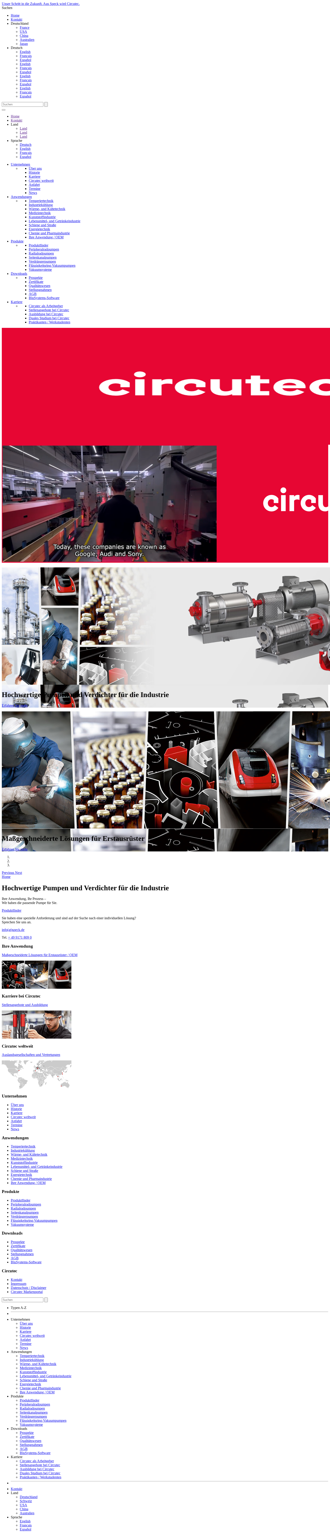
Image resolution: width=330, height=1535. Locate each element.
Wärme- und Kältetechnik (47, 209)
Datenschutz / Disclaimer (28, 1288)
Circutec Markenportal (27, 1292)
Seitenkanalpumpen (43, 257)
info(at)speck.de (13, 930)
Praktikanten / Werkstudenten (49, 322)
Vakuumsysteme (40, 269)
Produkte (17, 241)
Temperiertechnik (41, 201)
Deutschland (28, 1497)
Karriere (34, 176)
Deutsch (25, 145)
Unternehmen (20, 164)
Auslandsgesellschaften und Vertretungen (31, 1055)
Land (23, 128)
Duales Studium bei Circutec (49, 318)
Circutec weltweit (41, 180)
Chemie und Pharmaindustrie (49, 233)
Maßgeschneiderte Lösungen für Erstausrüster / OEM (39, 955)
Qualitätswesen (39, 286)
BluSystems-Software (44, 298)
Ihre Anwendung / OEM (46, 237)
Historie (34, 172)
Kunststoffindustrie (42, 217)
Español (25, 60)
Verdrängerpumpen (42, 261)
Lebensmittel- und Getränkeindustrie (54, 221)
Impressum (18, 1284)
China (24, 36)
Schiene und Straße (42, 225)
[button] (8, 873)
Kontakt (16, 19)
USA (23, 31)
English (25, 52)
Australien (27, 40)
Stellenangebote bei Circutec (49, 310)
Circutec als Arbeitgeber (46, 306)
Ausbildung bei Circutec (46, 314)
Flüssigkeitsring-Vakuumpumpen (52, 265)
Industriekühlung (41, 205)
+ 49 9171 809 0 (20, 937)
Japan (24, 44)
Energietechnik (39, 229)
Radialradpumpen (41, 253)
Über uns (35, 168)
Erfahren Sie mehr (15, 705)
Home (15, 15)
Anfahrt (34, 185)
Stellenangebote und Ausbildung (25, 1005)
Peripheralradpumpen (44, 249)
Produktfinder (38, 245)
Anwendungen (21, 197)
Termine (34, 189)
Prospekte (36, 278)
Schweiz (26, 1501)
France (24, 27)
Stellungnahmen (40, 290)
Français (26, 56)
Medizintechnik (40, 213)
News (33, 193)
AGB (33, 294)
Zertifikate (36, 282)
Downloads (19, 273)
